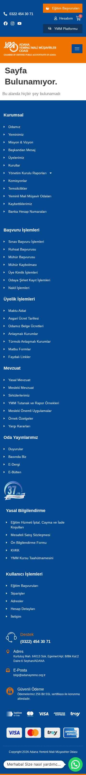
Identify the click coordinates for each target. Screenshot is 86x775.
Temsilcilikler (17, 188)
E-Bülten (14, 472)
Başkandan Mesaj (21, 150)
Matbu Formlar (19, 349)
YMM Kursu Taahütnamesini (32, 558)
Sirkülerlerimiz (19, 395)
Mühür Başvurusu (21, 257)
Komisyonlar (17, 181)
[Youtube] (19, 23)
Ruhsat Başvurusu (22, 249)
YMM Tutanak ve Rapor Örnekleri (33, 403)
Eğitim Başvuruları (24, 586)
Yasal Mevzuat (19, 380)
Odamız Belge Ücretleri (25, 326)
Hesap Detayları (23, 609)
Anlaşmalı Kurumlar (23, 334)
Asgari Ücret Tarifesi (23, 318)
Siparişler (18, 593)
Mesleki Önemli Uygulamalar (30, 411)
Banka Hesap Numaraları (27, 211)
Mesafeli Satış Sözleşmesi (30, 535)
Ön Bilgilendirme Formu (29, 542)
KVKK (15, 550)
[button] (75, 764)
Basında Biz (17, 457)
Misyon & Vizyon (20, 142)
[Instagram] (13, 23)
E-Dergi (14, 464)
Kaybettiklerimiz (20, 204)
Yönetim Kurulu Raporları (27, 173)
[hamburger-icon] (77, 48)
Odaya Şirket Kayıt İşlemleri (29, 280)
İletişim (16, 616)
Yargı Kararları (19, 426)
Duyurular (15, 449)
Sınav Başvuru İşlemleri (26, 241)
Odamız (14, 127)
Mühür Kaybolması (22, 265)
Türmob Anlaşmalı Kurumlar (29, 341)
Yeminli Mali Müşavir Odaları (29, 196)
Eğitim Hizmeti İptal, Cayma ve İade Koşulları (37, 524)
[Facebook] (6, 23)
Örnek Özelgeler (20, 418)
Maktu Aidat (17, 311)
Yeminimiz (16, 134)
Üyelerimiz (16, 158)
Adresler (17, 601)
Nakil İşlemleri (18, 288)
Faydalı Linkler (19, 357)
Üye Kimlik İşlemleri (23, 272)
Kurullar (14, 165)
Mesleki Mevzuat (21, 388)
